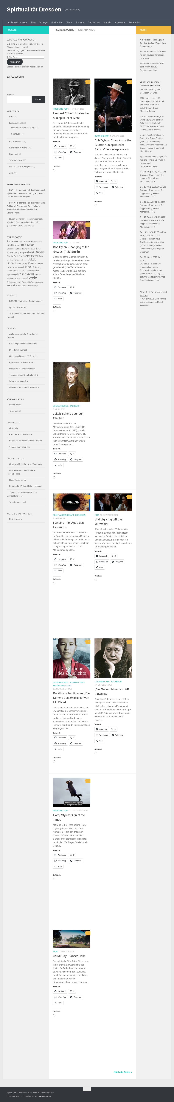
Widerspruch (33, 285)
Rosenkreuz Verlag (17, 480)
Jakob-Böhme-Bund (149, 108)
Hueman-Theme (44, 1096)
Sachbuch (75, 406)
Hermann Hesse (21, 260)
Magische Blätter (147, 111)
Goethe (10, 256)
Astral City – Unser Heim (69, 956)
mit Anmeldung (152, 280)
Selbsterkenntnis (14, 282)
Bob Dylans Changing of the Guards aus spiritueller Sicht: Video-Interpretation (112, 145)
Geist (30, 252)
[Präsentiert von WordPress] (20, 1096)
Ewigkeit (23, 253)
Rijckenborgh (12, 275)
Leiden (9, 267)
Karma (32, 263)
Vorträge (43, 22)
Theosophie (26, 282)
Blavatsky (16, 245)
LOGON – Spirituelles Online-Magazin (26, 301)
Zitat (69, 685)
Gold (16, 256)
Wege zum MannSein (18, 381)
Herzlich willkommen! (17, 22)
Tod (32, 282)
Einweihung (13, 252)
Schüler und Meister (20, 279)
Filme (69, 22)
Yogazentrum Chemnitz (19, 447)
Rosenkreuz (25, 274)
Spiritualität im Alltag (18, 148)
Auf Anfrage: (146, 40)
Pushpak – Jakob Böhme (20, 434)
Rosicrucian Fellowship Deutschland (25, 486)
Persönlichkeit (21, 271)
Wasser (18, 286)
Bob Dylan (28, 244)
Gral (20, 256)
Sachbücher (94, 22)
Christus (31, 249)
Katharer (40, 264)
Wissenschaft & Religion (72, 515)
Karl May (24, 263)
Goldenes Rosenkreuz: (150, 175)
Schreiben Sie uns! (148, 93)
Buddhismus (23, 249)
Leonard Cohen (18, 267)
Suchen (10, 94)
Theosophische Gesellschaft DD (23, 375)
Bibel (9, 245)
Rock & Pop (57, 22)
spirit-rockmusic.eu (17, 307)
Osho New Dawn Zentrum (151, 120)
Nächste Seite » (123, 1072)
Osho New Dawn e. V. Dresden (23, 356)
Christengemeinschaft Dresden (23, 343)
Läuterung (36, 267)
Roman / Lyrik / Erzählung (22, 128)
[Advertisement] (94, 58)
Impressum (120, 22)
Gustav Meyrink (31, 256)
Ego (38, 248)
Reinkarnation (33, 271)
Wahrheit (11, 285)
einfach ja (13, 428)
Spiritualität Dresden (34, 9)
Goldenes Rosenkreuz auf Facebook (25, 464)
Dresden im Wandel (18, 350)
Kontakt (107, 22)
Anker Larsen (24, 241)
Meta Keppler (15, 405)
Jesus (19, 264)
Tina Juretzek (15, 411)
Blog (33, 22)
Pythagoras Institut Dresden (21, 362)
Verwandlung (39, 282)
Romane (80, 22)
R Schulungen (15, 519)
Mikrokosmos (12, 271)
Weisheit (25, 285)
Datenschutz (135, 22)
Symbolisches (15, 160)
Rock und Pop (60, 109)
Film (55, 515)
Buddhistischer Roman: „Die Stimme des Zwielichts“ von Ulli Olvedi (71, 698)
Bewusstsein (36, 241)
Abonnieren (15, 62)
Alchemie (12, 241)
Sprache (13, 154)
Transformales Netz (18, 502)
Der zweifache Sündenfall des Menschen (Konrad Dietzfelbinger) (24, 209)
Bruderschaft (12, 249)
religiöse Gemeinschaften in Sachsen (25, 440)
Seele (32, 278)
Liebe (27, 267)
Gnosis (40, 252)
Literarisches (60, 406)
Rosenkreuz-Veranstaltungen (22, 369)
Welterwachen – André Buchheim (24, 387)
